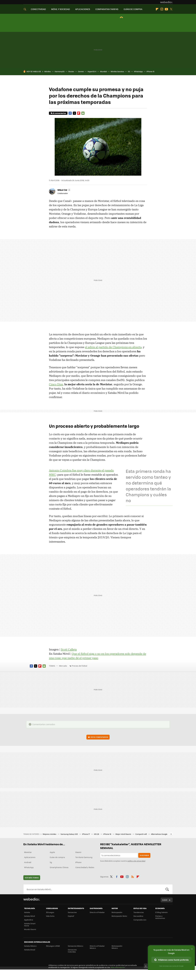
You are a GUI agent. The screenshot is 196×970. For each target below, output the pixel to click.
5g (51, 862)
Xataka (27, 912)
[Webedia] (166, 2)
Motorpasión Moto (119, 916)
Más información (118, 967)
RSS (132, 876)
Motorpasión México (117, 947)
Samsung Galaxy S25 (69, 834)
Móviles (47, 71)
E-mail (83, 113)
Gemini (81, 71)
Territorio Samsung (83, 857)
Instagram (161, 9)
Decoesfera (138, 916)
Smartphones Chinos (59, 867)
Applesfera (28, 919)
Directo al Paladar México (97, 947)
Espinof (71, 916)
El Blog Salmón (161, 912)
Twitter (171, 9)
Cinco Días (56, 384)
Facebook (70, 113)
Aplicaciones (29, 857)
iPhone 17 (86, 834)
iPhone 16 (107, 834)
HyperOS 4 (92, 71)
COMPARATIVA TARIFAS (106, 9)
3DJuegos (50, 912)
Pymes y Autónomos (160, 917)
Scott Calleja (69, 649)
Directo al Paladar (97, 912)
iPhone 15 (150, 71)
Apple (52, 852)
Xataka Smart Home (29, 924)
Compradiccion (139, 919)
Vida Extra (50, 916)
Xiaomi (78, 852)
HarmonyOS (60, 71)
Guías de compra (57, 857)
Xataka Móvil (29, 916)
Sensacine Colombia (72, 950)
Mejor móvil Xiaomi (123, 834)
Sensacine (72, 912)
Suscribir (144, 855)
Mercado (63, 665)
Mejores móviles (50, 834)
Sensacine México (75, 946)
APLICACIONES (82, 9)
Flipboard (157, 9)
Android (27, 862)
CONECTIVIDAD (38, 9)
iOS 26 (96, 834)
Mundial (103, 71)
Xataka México (30, 946)
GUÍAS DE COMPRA (133, 9)
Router (71, 71)
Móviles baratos (117, 71)
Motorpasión (117, 912)
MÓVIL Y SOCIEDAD (60, 9)
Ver (99, 737)
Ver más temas (32, 877)
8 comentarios (59, 113)
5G (129, 71)
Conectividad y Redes (84, 867)
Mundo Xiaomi (30, 929)
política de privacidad (136, 861)
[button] (64, 189)
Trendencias (138, 912)
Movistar (28, 852)
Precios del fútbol (79, 665)
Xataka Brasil (29, 949)
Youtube (166, 9)
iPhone (78, 862)
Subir (164, 900)
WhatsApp (138, 71)
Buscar (167, 889)
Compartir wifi (141, 834)
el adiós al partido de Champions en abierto (113, 347)
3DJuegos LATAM (53, 946)
